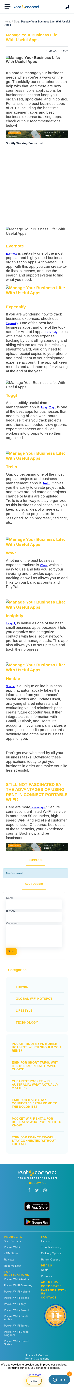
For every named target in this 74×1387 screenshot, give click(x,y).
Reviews (9, 1259)
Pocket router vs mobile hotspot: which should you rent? (36, 1047)
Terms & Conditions (37, 1358)
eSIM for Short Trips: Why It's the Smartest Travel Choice (35, 1066)
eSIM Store (11, 1253)
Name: (10, 897)
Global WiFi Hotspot (34, 998)
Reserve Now (12, 1265)
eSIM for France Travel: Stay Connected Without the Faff (34, 1141)
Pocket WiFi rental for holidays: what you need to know (36, 1122)
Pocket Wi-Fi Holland (17, 1291)
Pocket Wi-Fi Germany (18, 1285)
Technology (27, 1022)
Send (11, 951)
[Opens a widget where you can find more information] (59, 1380)
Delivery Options (51, 1253)
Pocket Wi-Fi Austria (16, 1279)
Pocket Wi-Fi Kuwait (16, 1310)
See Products (12, 1241)
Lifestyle (24, 1010)
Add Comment (34, 883)
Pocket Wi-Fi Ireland (16, 1297)
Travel (22, 986)
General (46, 1241)
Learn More (34, 1374)
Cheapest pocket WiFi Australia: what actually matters (35, 1084)
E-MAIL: (11, 910)
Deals (44, 1269)
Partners (46, 1276)
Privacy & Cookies (37, 1355)
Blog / (17, 21)
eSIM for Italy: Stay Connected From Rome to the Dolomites (34, 1103)
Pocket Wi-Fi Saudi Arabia (16, 1318)
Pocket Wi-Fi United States (16, 1342)
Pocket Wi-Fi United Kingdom (16, 1333)
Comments (35, 860)
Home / (9, 21)
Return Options (50, 1259)
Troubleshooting (51, 1247)
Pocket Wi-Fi (12, 1247)
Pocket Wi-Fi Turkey (16, 1325)
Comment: (12, 923)
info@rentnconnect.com (37, 1177)
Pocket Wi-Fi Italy (15, 1303)
